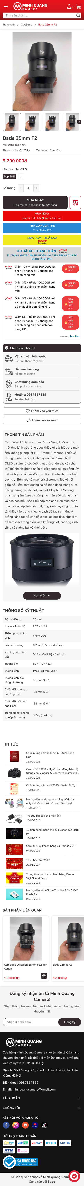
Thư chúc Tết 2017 (38, 860)
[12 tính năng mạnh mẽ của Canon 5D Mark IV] (14, 833)
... (21, 176)
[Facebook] (6, 1125)
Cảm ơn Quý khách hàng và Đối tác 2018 (51, 846)
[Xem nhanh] (43, 930)
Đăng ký (69, 1022)
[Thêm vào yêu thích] (43, 938)
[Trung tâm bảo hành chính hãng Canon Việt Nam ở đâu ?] (14, 877)
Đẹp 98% (9, 176)
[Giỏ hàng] (78, 6)
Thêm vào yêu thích (44, 411)
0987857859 (36, 395)
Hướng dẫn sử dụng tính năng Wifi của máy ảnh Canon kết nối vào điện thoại (50, 801)
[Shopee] (25, 1125)
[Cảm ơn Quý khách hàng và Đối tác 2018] (14, 849)
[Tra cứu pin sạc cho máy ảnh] (14, 819)
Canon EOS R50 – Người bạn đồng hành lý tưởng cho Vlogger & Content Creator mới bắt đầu (52, 773)
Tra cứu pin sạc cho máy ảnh (43, 816)
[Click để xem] (42, 71)
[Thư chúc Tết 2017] (14, 863)
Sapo (51, 1182)
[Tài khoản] (69, 6)
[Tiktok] (44, 1125)
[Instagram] (15, 1125)
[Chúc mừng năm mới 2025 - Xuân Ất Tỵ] (14, 788)
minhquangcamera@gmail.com (34, 1089)
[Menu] (6, 6)
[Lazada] (34, 1125)
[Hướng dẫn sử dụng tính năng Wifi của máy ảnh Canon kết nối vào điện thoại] (14, 803)
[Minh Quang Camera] (28, 6)
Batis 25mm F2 (62, 965)
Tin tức (10, 744)
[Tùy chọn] (44, 976)
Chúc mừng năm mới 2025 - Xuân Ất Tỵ (50, 785)
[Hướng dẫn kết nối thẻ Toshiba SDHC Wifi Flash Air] (14, 894)
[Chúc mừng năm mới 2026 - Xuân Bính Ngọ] (14, 756)
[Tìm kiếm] (78, 15)
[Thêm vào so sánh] (43, 947)
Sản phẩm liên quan (22, 910)
